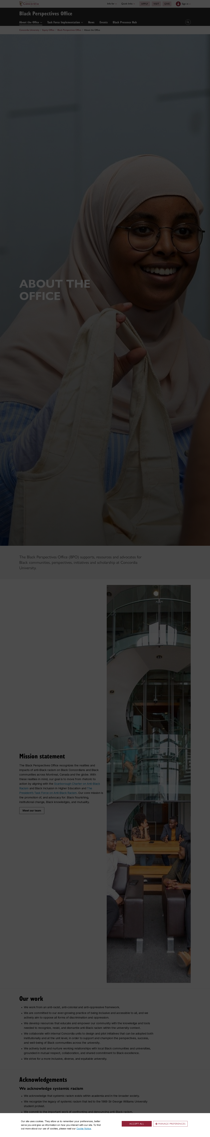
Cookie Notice (83, 1128)
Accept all (136, 1123)
